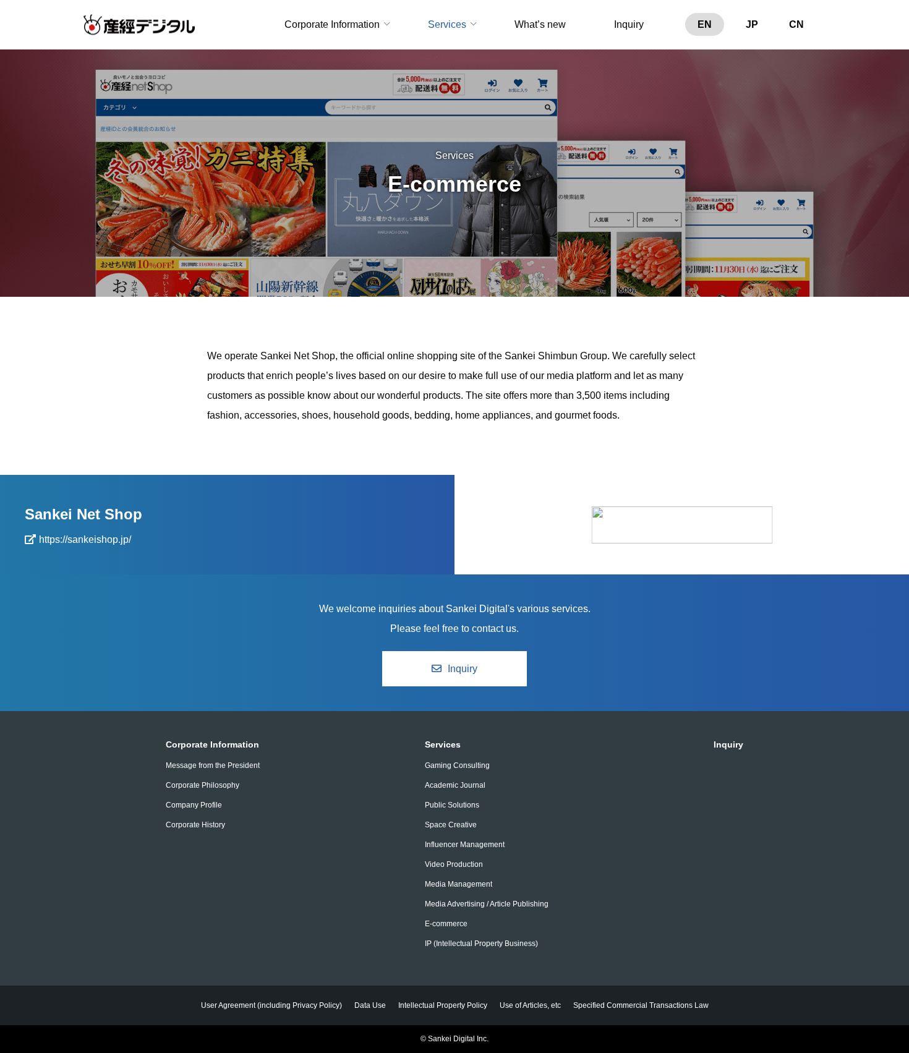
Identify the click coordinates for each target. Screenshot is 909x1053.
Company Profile (194, 805)
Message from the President (213, 765)
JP (752, 24)
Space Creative (451, 825)
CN (796, 24)
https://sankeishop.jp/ (85, 539)
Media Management (458, 884)
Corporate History (195, 825)
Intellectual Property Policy (442, 1005)
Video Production (454, 864)
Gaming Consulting (457, 765)
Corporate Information (332, 24)
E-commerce (446, 923)
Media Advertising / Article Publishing (486, 904)
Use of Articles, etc (530, 1005)
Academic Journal (455, 785)
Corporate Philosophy (202, 785)
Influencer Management (465, 844)
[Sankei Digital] (139, 25)
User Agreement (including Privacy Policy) (271, 1005)
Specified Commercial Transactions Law (641, 1005)
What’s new (540, 24)
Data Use (370, 1005)
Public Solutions (452, 805)
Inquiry (629, 24)
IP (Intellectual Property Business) (481, 943)
